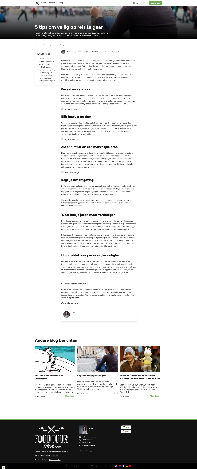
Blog (61, 3)
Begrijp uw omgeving (47, 70)
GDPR (91, 466)
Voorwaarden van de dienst (80, 466)
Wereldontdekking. (55, 460)
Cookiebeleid (98, 466)
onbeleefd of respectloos (71, 205)
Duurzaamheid (108, 466)
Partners (68, 466)
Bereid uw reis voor (46, 59)
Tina (68, 52)
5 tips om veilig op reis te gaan (91, 375)
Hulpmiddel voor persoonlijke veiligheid (47, 79)
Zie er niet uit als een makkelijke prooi (46, 66)
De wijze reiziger (68, 289)
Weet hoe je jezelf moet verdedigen (45, 74)
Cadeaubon (52, 3)
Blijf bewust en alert (46, 62)
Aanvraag (155, 3)
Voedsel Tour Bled (52, 456)
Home (43, 3)
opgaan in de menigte (84, 167)
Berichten (43, 45)
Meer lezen (70, 396)
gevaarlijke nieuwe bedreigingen (88, 69)
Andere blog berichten (56, 340)
